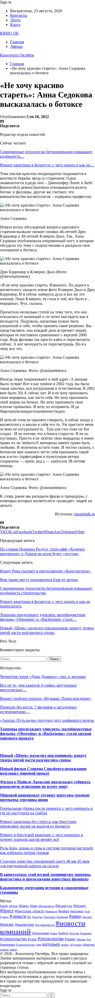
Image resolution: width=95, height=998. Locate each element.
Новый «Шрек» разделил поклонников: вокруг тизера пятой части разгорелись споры (43, 757)
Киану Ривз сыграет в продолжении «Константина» (45, 571)
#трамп (70, 939)
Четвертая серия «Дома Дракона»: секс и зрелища (43, 676)
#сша (32, 939)
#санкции (85, 933)
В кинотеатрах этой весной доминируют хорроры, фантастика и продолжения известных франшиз (45, 876)
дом (38, 944)
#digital (13, 906)
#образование (40, 933)
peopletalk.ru (84, 514)
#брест (7, 910)
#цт (89, 939)
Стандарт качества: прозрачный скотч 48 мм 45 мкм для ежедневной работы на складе (44, 863)
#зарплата (49, 917)
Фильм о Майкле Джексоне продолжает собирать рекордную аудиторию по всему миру (45, 784)
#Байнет (24, 906)
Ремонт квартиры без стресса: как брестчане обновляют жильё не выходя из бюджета (38, 823)
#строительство (13, 939)
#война (63, 911)
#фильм (81, 939)
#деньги (18, 916)
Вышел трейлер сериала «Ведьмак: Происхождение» (45, 698)
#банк (33, 906)
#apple (4, 906)
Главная (17, 42)
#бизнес (79, 906)
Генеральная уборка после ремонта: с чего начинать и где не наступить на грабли (46, 810)
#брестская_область (29, 911)
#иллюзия (62, 917)
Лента (15, 20)
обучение (76, 944)
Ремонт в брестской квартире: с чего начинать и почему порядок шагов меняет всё (41, 837)
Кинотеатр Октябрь (17, 55)
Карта (15, 24)
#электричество (25, 944)
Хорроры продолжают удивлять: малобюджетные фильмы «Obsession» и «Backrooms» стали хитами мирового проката (46, 733)
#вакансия (51, 911)
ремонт (4, 949)
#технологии (50, 938)
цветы (13, 949)
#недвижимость (44, 924)
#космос (87, 917)
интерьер (51, 944)
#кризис (7, 924)
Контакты (18, 15)
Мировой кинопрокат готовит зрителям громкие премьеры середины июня (45, 797)
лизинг (65, 944)
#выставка (76, 911)
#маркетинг (24, 924)
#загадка (37, 917)
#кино (75, 916)
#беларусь (63, 906)
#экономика (7, 944)
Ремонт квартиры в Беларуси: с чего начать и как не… (47, 165)
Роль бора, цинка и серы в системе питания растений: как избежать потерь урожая (46, 850)
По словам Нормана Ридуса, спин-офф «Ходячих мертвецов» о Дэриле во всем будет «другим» (42, 551)
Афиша (16, 46)
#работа (63, 933)
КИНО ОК (9, 33)
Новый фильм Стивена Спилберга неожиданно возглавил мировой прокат (43, 770)
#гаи (87, 911)
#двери (4, 917)
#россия (74, 933)
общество (89, 944)
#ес (29, 917)
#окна (53, 933)
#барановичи (46, 906)
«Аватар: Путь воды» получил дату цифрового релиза (47, 720)
